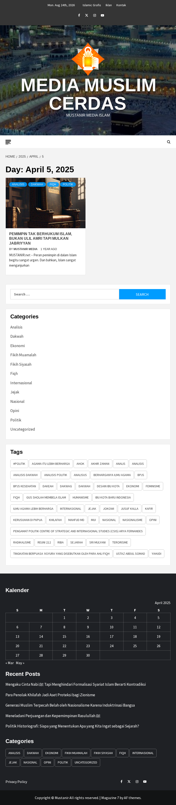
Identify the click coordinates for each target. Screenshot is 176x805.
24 (111, 645)
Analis (120, 464)
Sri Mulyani (97, 542)
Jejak (14, 392)
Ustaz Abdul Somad (130, 554)
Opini (14, 410)
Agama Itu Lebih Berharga (51, 464)
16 (88, 636)
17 (111, 636)
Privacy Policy (16, 781)
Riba (61, 542)
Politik (68, 184)
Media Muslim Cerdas (89, 94)
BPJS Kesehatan (24, 486)
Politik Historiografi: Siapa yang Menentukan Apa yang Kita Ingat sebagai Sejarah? (72, 726)
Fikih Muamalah (23, 354)
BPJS (141, 475)
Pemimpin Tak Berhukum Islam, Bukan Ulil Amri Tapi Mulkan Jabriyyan (40, 238)
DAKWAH (84, 486)
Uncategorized (22, 429)
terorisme (120, 542)
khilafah (55, 520)
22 (64, 645)
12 (158, 627)
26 (158, 645)
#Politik (19, 464)
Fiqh (53, 184)
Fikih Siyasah (20, 364)
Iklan (109, 5)
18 (135, 636)
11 (135, 627)
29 (64, 655)
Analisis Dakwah (25, 475)
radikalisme (22, 542)
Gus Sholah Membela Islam (46, 497)
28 (41, 655)
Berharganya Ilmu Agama (112, 475)
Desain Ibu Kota (108, 486)
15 (64, 636)
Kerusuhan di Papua (27, 520)
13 (17, 636)
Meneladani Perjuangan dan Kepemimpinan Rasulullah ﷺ (53, 715)
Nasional (17, 401)
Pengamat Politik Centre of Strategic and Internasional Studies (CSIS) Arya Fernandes (78, 531)
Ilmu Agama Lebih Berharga (33, 509)
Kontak (121, 5)
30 (88, 655)
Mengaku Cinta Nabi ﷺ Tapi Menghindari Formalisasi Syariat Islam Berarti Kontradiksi (76, 684)
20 (17, 645)
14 (41, 636)
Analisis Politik (55, 475)
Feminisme (153, 486)
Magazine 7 (110, 797)
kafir (149, 509)
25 (135, 645)
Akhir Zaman (100, 464)
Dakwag (66, 486)
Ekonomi (17, 345)
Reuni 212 (44, 542)
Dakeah (48, 486)
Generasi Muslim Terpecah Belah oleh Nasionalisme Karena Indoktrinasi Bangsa (70, 705)
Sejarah (76, 542)
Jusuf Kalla (129, 509)
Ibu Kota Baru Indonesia (113, 497)
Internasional (21, 382)
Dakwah (37, 184)
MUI (93, 520)
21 (41, 645)
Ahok (80, 464)
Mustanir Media (26, 249)
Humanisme (81, 497)
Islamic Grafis (92, 5)
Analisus (80, 475)
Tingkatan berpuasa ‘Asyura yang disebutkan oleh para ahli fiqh (61, 554)
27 (17, 655)
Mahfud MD (76, 520)
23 (88, 645)
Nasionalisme (133, 520)
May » (20, 662)
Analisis (18, 184)
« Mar (10, 662)
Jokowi (108, 509)
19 (158, 636)
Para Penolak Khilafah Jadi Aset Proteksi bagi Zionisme (50, 694)
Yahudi (156, 554)
